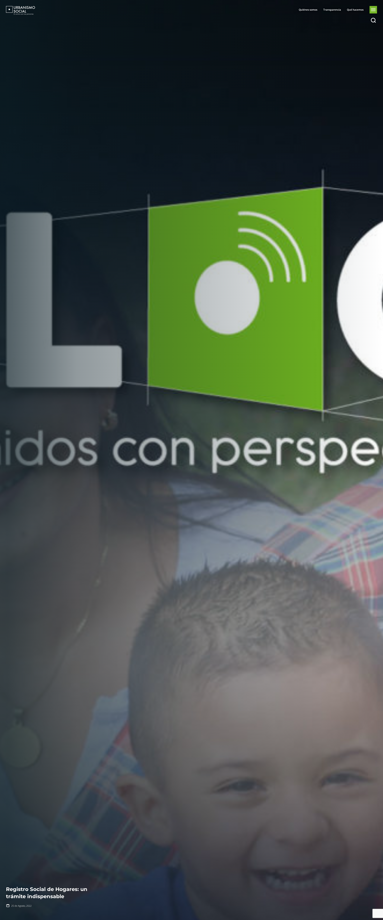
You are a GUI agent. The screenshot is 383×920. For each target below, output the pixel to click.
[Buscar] (373, 20)
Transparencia (332, 9)
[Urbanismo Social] (20, 10)
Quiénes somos (308, 9)
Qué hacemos (355, 9)
